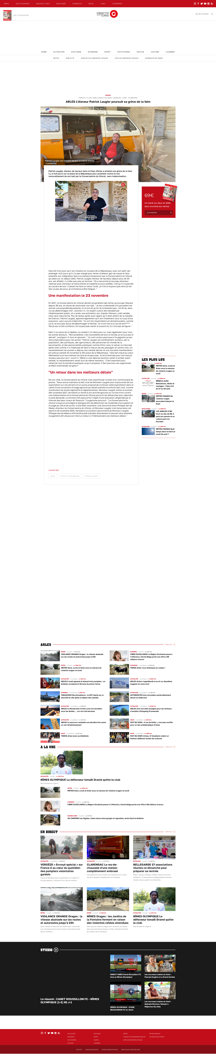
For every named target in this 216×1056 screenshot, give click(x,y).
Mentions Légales (92, 1049)
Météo (56, 58)
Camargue (77, 3)
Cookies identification (110, 1049)
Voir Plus (168, 644)
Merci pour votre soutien (130, 1049)
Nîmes (6, 3)
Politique (76, 52)
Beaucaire (61, 3)
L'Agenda (170, 52)
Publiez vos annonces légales (94, 58)
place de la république (70, 476)
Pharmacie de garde (154, 58)
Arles (91, 3)
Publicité (70, 58)
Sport (107, 52)
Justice (140, 52)
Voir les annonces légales (126, 58)
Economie (93, 52)
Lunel (103, 3)
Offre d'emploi (154, 1033)
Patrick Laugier (91, 476)
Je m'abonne (152, 212)
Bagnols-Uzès (43, 3)
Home (44, 52)
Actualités (59, 52)
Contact (79, 1049)
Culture (155, 52)
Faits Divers (123, 52)
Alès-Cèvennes (23, 3)
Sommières (117, 3)
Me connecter (203, 14)
